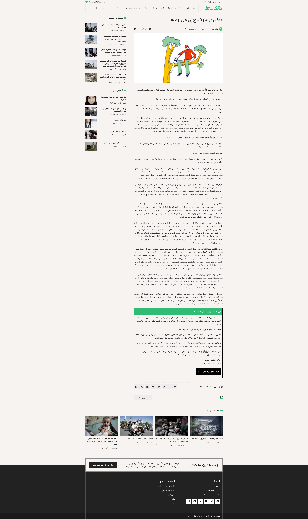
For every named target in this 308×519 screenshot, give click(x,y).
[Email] (147, 386)
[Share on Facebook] (154, 29)
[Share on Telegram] (142, 29)
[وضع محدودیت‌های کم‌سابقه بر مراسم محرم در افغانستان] (91, 111)
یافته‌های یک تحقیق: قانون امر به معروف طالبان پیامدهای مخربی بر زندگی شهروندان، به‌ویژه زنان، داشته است (113, 63)
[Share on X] (150, 29)
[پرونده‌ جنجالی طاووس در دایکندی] (91, 146)
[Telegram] (194, 501)
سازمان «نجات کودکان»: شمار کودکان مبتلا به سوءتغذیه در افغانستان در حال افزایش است (102, 441)
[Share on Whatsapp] (146, 29)
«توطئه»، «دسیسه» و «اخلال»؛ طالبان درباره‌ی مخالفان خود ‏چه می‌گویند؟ (113, 51)
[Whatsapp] (188, 501)
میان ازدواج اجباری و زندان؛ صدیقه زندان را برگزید (113, 98)
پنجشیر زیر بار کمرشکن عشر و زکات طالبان (207, 438)
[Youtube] (206, 501)
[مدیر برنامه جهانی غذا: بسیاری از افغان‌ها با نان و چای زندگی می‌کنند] (171, 426)
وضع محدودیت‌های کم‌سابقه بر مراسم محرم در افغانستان (113, 110)
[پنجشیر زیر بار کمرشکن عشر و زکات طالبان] (206, 426)
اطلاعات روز (214, 29)
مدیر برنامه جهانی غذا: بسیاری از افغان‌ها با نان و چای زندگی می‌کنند (172, 440)
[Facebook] (217, 501)
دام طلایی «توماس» (119, 120)
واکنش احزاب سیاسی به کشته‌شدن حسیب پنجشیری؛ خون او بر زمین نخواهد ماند (114, 38)
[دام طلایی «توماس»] (91, 123)
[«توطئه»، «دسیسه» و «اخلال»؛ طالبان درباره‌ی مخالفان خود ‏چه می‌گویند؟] (91, 52)
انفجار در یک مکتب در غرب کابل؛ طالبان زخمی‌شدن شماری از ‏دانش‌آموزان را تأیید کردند (113, 77)
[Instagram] (200, 501)
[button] (104, 8)
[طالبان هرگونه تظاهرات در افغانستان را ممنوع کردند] (91, 27)
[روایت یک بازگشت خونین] (91, 134)
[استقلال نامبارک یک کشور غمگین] (136, 426)
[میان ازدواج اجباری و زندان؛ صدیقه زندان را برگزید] (91, 100)
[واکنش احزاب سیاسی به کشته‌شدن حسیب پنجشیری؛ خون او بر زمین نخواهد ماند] (91, 39)
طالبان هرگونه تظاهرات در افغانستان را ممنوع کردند (113, 26)
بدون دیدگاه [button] (141, 397)
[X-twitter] (211, 501)
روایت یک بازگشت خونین (118, 131)
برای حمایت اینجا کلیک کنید (208, 371)
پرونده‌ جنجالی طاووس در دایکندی (115, 142)
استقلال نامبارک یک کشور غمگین (140, 438)
